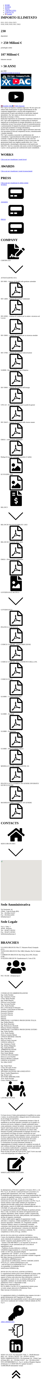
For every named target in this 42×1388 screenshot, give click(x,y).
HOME (7, 5)
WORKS (8, 7)
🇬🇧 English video (6, 106)
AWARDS (4, 202)
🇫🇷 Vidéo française (18, 106)
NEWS (7, 9)
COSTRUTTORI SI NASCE (10, 73)
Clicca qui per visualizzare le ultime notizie (14, 183)
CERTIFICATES (10, 10)
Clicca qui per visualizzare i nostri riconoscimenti (16, 171)
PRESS (3, 219)
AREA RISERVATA (7, 1322)
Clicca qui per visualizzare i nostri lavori (14, 159)
